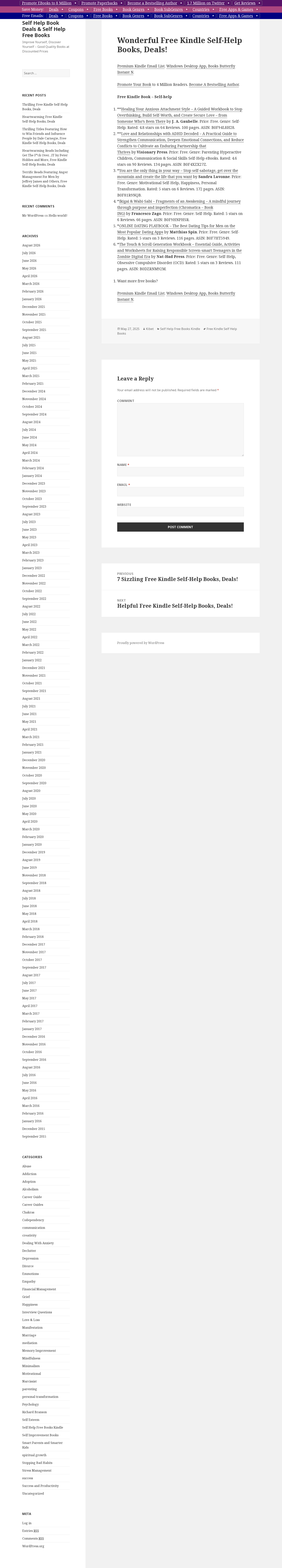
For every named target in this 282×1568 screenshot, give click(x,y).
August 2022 (31, 606)
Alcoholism (30, 1189)
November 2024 (34, 399)
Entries (30, 1531)
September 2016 (34, 1059)
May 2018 (29, 914)
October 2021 (32, 683)
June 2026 (29, 261)
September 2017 (34, 967)
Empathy (28, 1281)
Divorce (28, 1266)
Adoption (29, 1181)
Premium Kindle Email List (141, 66)
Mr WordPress (33, 215)
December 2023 (33, 483)
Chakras (28, 1212)
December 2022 (33, 575)
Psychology (30, 1404)
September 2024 (34, 414)
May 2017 (29, 998)
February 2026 (33, 291)
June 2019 (29, 867)
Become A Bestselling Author (214, 84)
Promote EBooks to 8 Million (47, 3)
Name (123, 465)
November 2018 (34, 875)
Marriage (29, 1335)
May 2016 (29, 1090)
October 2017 (32, 960)
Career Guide (32, 1197)
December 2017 (33, 944)
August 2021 (31, 698)
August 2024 (31, 422)
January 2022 (32, 660)
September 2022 (34, 599)
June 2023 (29, 529)
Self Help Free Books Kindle (42, 1427)
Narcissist (29, 1381)
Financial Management (39, 1289)
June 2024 (29, 437)
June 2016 (29, 1083)
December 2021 (33, 668)
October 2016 (32, 1052)
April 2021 (29, 729)
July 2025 (29, 345)
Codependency (33, 1220)
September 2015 (34, 1136)
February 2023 (33, 560)
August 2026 (31, 245)
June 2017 (29, 990)
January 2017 (32, 1029)
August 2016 (31, 1067)
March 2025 (31, 376)
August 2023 (31, 514)
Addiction (29, 1174)
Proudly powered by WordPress (140, 643)
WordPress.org (33, 1546)
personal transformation (40, 1397)
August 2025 (31, 337)
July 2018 (29, 898)
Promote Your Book (134, 84)
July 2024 (29, 430)
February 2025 (33, 383)
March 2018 (31, 929)
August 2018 (31, 890)
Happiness (30, 1304)
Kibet (150, 329)
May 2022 (29, 629)
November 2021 (34, 675)
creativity (29, 1235)
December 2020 (33, 760)
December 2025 (33, 307)
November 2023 (34, 491)
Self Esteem (30, 1420)
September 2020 (34, 783)
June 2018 (29, 906)
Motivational (31, 1374)
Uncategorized (33, 1493)
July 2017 (29, 983)
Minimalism (31, 1366)
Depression (30, 1258)
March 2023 (31, 552)
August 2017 (31, 975)
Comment (125, 401)
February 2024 (33, 468)
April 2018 (29, 921)
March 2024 (31, 460)
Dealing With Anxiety (38, 1243)
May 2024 (29, 445)
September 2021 (34, 691)
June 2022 (29, 622)
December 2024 (33, 391)
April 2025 (29, 368)
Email (123, 485)
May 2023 (29, 537)
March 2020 (31, 829)
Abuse (26, 1166)
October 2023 (32, 499)
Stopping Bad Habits (37, 1463)
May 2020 (29, 814)
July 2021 (29, 706)
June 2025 (29, 353)
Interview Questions (37, 1312)
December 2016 (33, 1036)
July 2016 (29, 1075)
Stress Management (36, 1470)
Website (124, 505)
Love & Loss (31, 1320)
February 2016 (33, 1113)
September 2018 (34, 883)
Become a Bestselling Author (152, 3)
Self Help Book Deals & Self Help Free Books (43, 29)
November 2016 (34, 1044)
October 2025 (32, 322)
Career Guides (32, 1205)
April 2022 (29, 637)
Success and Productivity (40, 1486)
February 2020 (33, 837)
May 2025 (29, 360)
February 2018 (33, 937)
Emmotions (30, 1274)
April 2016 (29, 1098)
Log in (26, 1523)
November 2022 (34, 583)
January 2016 (32, 1121)
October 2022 (32, 591)
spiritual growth (34, 1455)
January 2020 (32, 844)
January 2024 (32, 476)
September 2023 (34, 506)
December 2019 (33, 852)
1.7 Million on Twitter (206, 3)
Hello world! (58, 215)
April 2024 (29, 453)
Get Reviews (245, 3)
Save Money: (33, 9)
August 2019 (31, 860)
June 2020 (29, 806)
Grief (26, 1297)
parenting (29, 1389)
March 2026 (31, 284)
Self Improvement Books (40, 1435)
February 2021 (33, 745)
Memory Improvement (39, 1350)
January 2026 (32, 299)
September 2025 (34, 330)
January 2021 (32, 752)
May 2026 (29, 268)
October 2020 (32, 775)
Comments (33, 1538)
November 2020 (34, 768)
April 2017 (29, 1006)
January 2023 (32, 568)
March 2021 (31, 737)
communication (33, 1228)
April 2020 (29, 821)
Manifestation (32, 1327)
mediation (29, 1343)
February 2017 (33, 1021)
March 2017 (31, 1013)
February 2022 (33, 652)
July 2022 (29, 614)
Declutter (29, 1251)
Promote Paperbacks (99, 3)
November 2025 (34, 314)
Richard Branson (34, 1412)
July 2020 (29, 798)
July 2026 (29, 253)
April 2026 (29, 276)
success (27, 1478)
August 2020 (31, 791)
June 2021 (29, 714)
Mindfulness (31, 1358)
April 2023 (29, 545)
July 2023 (29, 522)
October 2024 (32, 406)
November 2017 (34, 952)
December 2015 (33, 1129)
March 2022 (31, 645)
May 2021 (29, 721)
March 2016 (31, 1106)
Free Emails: (33, 15)
